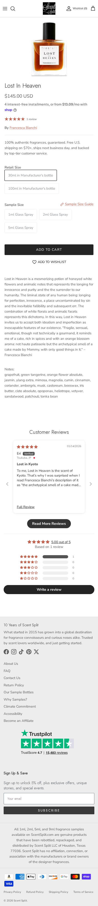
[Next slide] (90, 484)
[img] (27, 447)
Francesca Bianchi (23, 127)
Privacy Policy (12, 892)
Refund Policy (35, 892)
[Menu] (5, 9)
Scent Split (20, 900)
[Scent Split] (49, 8)
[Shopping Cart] (93, 9)
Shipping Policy (58, 892)
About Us (11, 663)
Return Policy (14, 685)
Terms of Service (83, 892)
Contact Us (12, 678)
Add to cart (49, 249)
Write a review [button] (49, 589)
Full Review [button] (26, 507)
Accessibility (13, 713)
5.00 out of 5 (61, 542)
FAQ (7, 671)
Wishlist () (80, 8)
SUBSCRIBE (49, 810)
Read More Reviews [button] (49, 523)
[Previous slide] (7, 484)
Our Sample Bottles (19, 692)
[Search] (15, 9)
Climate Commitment (20, 706)
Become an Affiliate (19, 720)
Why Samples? (15, 699)
